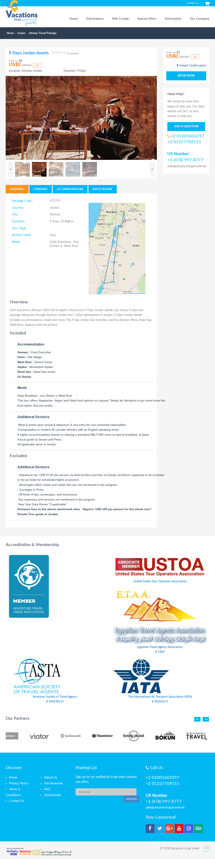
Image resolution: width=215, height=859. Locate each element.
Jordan (21, 33)
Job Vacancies (53, 783)
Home (73, 18)
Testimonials (52, 795)
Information (173, 18)
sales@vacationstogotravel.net (186, 166)
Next (152, 169)
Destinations (95, 18)
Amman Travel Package (42, 33)
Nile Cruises (120, 18)
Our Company (199, 18)
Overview (17, 189)
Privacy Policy (19, 783)
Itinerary (41, 189)
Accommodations (70, 189)
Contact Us (192, 3)
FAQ (47, 789)
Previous (10, 169)
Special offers (146, 18)
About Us (50, 777)
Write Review (103, 189)
